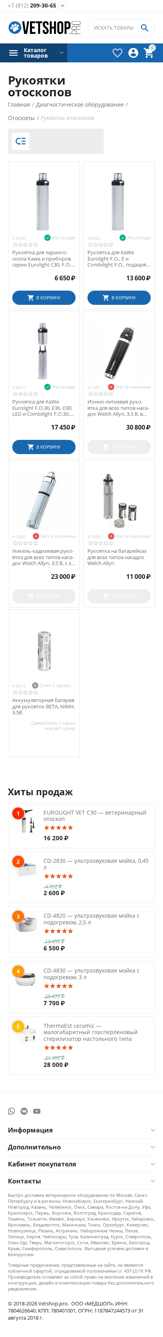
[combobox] (121, 27)
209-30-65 (32, 5)
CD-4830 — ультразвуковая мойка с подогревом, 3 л (92, 974)
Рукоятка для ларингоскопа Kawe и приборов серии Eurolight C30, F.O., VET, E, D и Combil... (42, 259)
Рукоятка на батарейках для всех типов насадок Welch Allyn (117, 557)
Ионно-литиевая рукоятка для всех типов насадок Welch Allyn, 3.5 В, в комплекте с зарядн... (118, 408)
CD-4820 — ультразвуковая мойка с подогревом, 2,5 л (92, 919)
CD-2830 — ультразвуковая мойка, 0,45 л (96, 864)
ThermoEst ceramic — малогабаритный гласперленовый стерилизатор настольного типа (91, 1032)
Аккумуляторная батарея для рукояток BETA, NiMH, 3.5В (43, 706)
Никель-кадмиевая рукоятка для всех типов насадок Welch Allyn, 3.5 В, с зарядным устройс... (43, 557)
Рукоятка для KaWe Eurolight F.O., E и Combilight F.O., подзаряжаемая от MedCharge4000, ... (117, 259)
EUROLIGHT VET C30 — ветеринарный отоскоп (95, 816)
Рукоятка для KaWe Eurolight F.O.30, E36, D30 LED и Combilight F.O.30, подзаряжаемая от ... (42, 408)
